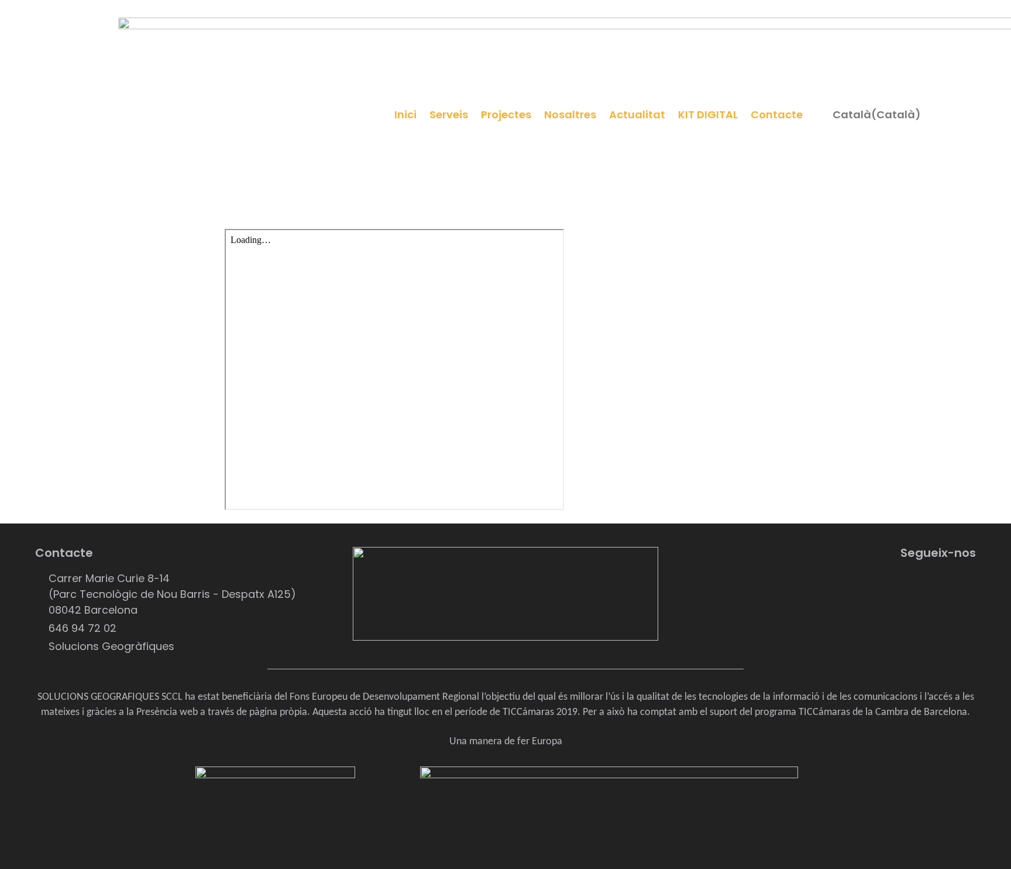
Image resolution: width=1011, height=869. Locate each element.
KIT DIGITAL (708, 114)
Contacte (777, 114)
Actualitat (637, 114)
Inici (405, 114)
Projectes (506, 114)
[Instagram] (961, 585)
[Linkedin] (897, 585)
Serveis (448, 114)
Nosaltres (570, 114)
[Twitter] (929, 585)
